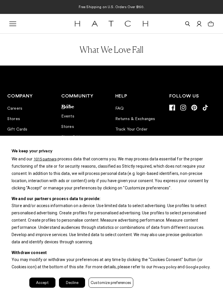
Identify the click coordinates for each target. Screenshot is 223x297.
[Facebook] (172, 108)
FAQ (119, 108)
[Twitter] (205, 108)
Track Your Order (131, 129)
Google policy (198, 267)
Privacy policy (165, 267)
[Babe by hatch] (84, 107)
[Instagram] (183, 108)
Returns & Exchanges (135, 118)
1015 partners (45, 159)
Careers (14, 108)
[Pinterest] (194, 108)
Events (67, 116)
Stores (13, 118)
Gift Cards (17, 129)
